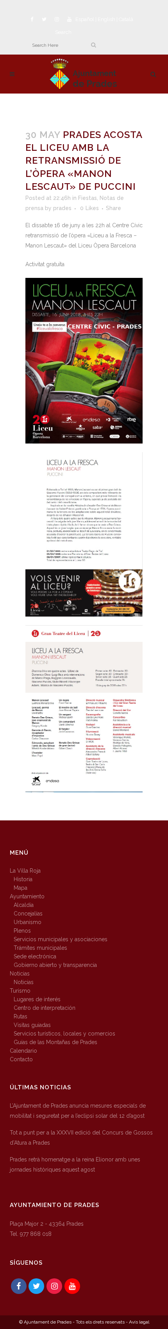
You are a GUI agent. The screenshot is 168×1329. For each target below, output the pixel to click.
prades (62, 208)
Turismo (20, 991)
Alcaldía (24, 905)
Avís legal (139, 1322)
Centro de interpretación (44, 1008)
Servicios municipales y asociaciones (60, 939)
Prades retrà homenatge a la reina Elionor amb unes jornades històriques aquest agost (75, 1164)
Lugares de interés (37, 999)
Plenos (22, 931)
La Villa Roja (25, 871)
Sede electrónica (35, 956)
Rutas (20, 1016)
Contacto (21, 1059)
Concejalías (28, 913)
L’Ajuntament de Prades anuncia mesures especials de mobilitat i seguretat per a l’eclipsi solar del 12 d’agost (78, 1111)
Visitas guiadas (32, 1025)
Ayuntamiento (27, 896)
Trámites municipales (40, 948)
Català (126, 19)
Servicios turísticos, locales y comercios (64, 1033)
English (106, 19)
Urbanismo (27, 922)
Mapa (20, 888)
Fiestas (87, 198)
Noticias (20, 973)
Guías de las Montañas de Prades (55, 1042)
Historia (23, 879)
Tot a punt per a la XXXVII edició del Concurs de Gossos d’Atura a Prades (81, 1137)
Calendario (23, 1051)
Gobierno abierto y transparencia (55, 965)
